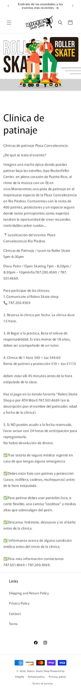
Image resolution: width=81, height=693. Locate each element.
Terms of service (42, 683)
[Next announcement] (73, 6)
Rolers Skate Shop (38, 671)
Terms (13, 623)
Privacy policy (57, 676)
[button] (9, 23)
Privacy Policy (19, 603)
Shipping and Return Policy (29, 593)
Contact (15, 613)
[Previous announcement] (8, 6)
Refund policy (36, 676)
